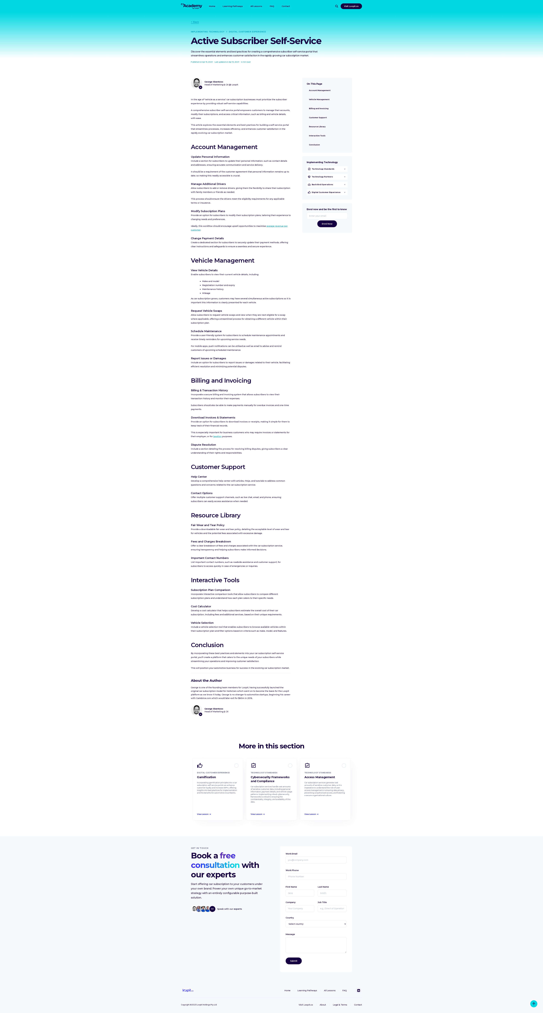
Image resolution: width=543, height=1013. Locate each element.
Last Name (323, 887)
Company (291, 902)
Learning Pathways (233, 6)
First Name (291, 887)
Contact (286, 6)
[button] (327, 169)
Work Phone (292, 870)
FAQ (272, 6)
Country (290, 917)
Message (290, 934)
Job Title (322, 902)
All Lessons (256, 6)
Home (212, 6)
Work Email (291, 853)
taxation (217, 436)
